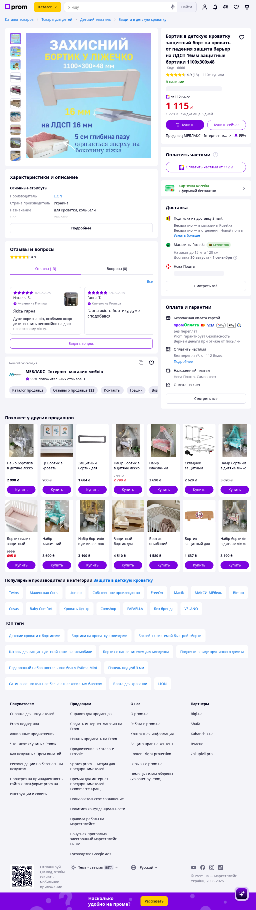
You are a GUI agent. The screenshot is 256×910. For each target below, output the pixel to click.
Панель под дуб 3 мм (126, 667)
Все (150, 281)
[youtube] (194, 867)
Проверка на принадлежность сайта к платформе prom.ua (36, 781)
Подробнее (183, 361)
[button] (185, 125)
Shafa (195, 723)
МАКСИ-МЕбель (208, 592)
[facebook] (203, 867)
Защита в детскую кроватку (142, 19)
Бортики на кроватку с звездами (100, 635)
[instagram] (212, 867)
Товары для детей (57, 19)
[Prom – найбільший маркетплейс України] (16, 7)
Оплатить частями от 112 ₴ (209, 167)
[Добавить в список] (242, 37)
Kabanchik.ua (202, 733)
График (136, 390)
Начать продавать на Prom (93, 738)
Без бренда (164, 608)
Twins (14, 592)
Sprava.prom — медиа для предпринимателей (92, 766)
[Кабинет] (204, 7)
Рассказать (154, 901)
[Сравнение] (226, 7)
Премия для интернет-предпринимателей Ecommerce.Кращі (90, 783)
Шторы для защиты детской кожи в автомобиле (50, 651)
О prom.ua (139, 713)
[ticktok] (221, 867)
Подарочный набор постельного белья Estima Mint (53, 667)
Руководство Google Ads (90, 853)
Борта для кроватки (130, 683)
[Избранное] (236, 7)
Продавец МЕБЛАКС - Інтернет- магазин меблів (196, 135)
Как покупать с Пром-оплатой (35, 753)
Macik (179, 592)
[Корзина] (246, 7)
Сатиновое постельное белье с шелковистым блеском (55, 683)
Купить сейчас (226, 124)
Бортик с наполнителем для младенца (136, 651)
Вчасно (197, 743)
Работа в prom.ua (145, 723)
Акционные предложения (32, 733)
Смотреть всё (206, 285)
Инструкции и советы (29, 793)
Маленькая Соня (44, 592)
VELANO (191, 608)
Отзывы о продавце (73, 390)
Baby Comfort (41, 608)
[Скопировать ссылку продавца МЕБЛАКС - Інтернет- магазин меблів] (141, 363)
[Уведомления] (215, 7)
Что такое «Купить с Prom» (33, 743)
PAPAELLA (135, 608)
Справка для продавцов (91, 713)
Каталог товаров (19, 19)
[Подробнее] (215, 155)
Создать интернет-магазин (93, 723)
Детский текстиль (95, 19)
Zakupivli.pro (201, 753)
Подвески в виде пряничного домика (212, 651)
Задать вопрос (81, 343)
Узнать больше (187, 235)
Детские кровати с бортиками (34, 635)
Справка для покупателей (32, 713)
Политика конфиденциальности (97, 808)
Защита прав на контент (151, 743)
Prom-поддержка (24, 723)
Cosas (14, 608)
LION (162, 683)
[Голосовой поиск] (172, 7)
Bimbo (238, 592)
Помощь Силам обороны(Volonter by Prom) (151, 776)
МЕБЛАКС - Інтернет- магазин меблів (64, 371)
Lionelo (76, 592)
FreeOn (157, 592)
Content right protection (150, 753)
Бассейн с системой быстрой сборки (170, 635)
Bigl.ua (196, 713)
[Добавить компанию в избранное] (151, 363)
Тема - (90, 867)
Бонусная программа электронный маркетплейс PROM (93, 838)
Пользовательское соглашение (97, 798)
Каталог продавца (28, 390)
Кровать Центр (77, 608)
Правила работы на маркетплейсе (87, 821)
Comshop (108, 608)
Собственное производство (116, 592)
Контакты (112, 390)
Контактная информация (152, 733)
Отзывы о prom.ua (146, 763)
